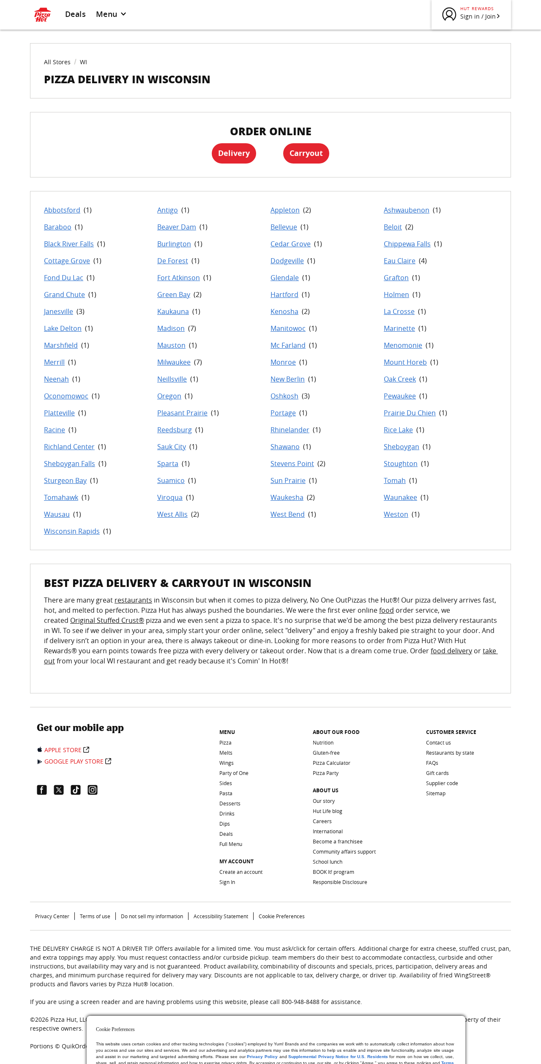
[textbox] (270, 635)
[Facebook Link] (45, 790)
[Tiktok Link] (79, 790)
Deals (75, 14)
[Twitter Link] (62, 790)
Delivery (234, 153)
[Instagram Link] (95, 790)
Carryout (306, 153)
